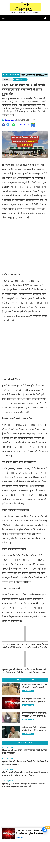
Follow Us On (25, 125)
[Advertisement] (25, 46)
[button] (3, 18)
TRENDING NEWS (24, 742)
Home (6, 79)
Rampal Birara (10, 120)
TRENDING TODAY (25, 680)
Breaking (19, 79)
